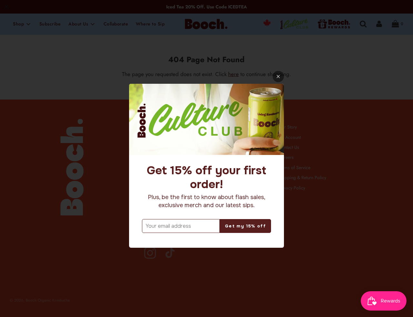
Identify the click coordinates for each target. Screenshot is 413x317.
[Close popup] (278, 76)
